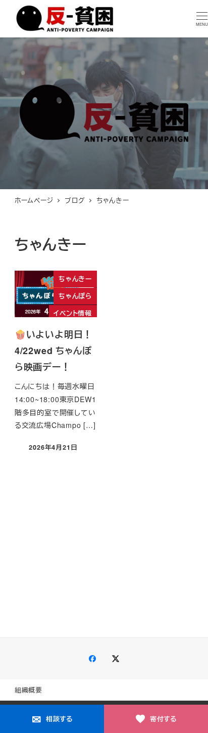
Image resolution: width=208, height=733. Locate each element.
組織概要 (28, 690)
